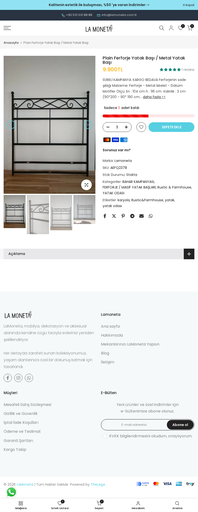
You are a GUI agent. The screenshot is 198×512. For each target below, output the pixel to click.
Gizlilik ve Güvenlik (21, 413)
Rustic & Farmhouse (174, 187)
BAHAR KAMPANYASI (138, 181)
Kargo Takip (15, 449)
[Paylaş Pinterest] (123, 216)
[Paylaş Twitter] (114, 216)
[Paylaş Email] (141, 216)
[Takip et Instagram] (18, 378)
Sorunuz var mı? (117, 150)
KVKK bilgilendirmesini (129, 436)
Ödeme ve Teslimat (22, 431)
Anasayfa (11, 42)
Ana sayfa (110, 326)
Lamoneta (123, 160)
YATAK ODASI (113, 193)
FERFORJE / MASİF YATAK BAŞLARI (129, 187)
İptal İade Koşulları (21, 422)
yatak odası (112, 205)
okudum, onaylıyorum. (150, 436)
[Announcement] (99, 5)
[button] (171, 69)
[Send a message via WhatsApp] (11, 492)
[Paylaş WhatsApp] (150, 216)
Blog (105, 353)
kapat (10, 5)
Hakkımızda (112, 335)
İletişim (107, 362)
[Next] (88, 125)
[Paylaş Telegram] (132, 216)
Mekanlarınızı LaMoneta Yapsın (130, 344)
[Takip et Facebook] (8, 378)
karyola (124, 200)
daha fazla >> (154, 97)
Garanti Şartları (18, 440)
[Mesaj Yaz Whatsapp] (29, 378)
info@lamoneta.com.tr (119, 15)
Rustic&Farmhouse (147, 200)
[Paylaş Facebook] (105, 216)
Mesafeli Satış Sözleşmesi (27, 404)
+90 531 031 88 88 (79, 15)
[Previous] (11, 125)
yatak (169, 200)
